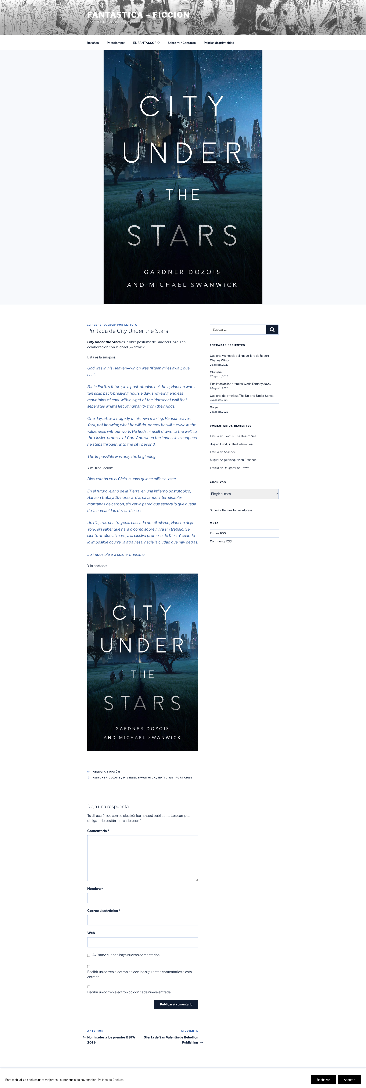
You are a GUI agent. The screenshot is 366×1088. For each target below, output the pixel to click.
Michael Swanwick (139, 777)
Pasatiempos (116, 42)
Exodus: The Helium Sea (240, 436)
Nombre (95, 889)
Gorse (214, 407)
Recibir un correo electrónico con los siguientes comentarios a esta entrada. (139, 974)
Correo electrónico (104, 911)
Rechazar (323, 1079)
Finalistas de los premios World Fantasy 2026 (240, 384)
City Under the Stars (104, 342)
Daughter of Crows (236, 468)
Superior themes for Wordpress (231, 510)
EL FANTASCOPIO (146, 42)
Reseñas (93, 42)
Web (91, 933)
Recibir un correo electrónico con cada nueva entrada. (129, 992)
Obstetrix (216, 372)
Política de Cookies (110, 1079)
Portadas (184, 777)
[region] (183, 1078)
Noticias (166, 777)
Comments (221, 541)
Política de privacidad (219, 42)
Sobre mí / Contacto (182, 42)
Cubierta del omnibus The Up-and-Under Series (241, 395)
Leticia (130, 324)
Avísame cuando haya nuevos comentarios (125, 955)
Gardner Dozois (107, 777)
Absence (230, 452)
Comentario (98, 831)
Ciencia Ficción (106, 771)
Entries (218, 533)
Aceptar (349, 1079)
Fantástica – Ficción (138, 14)
